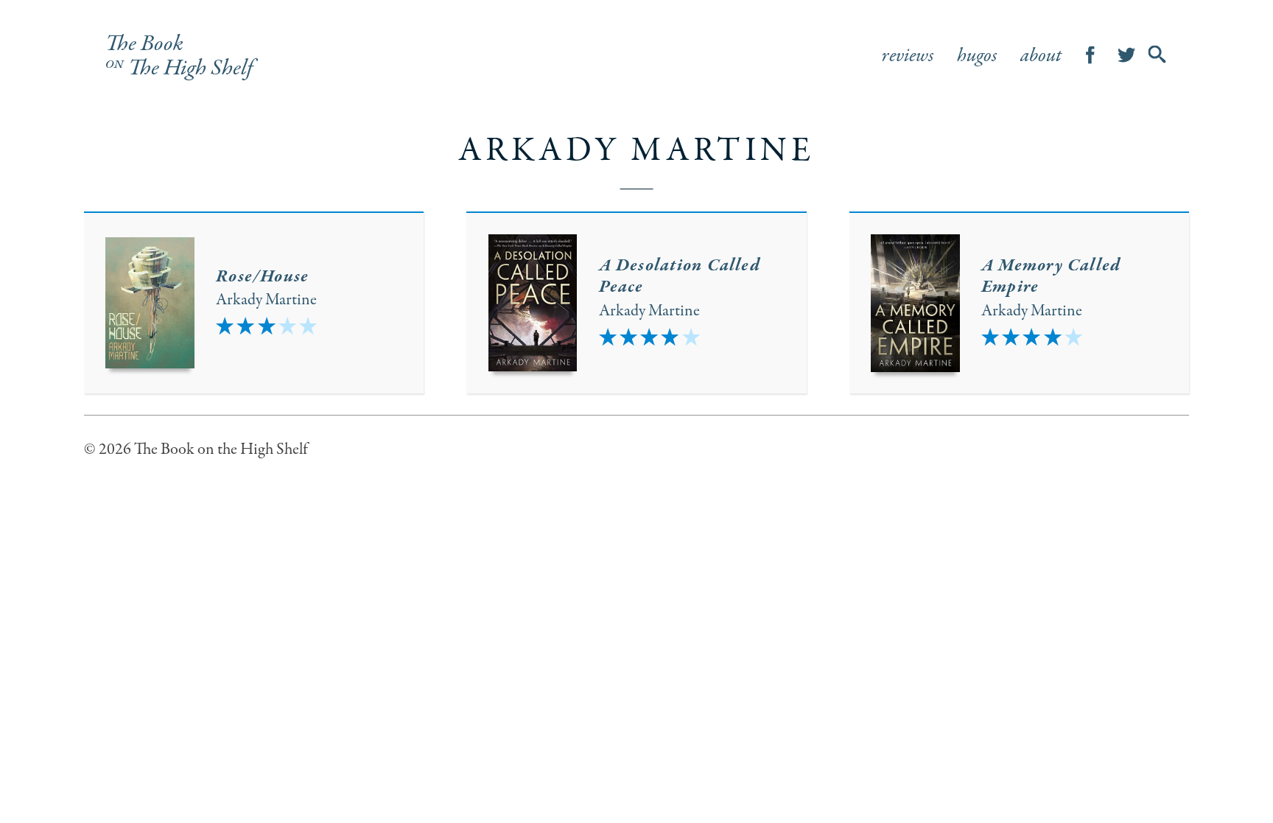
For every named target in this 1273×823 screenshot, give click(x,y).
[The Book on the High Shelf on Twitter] (1126, 56)
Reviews (908, 56)
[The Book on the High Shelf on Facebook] (1090, 56)
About (1041, 56)
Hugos (977, 56)
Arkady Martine (266, 300)
